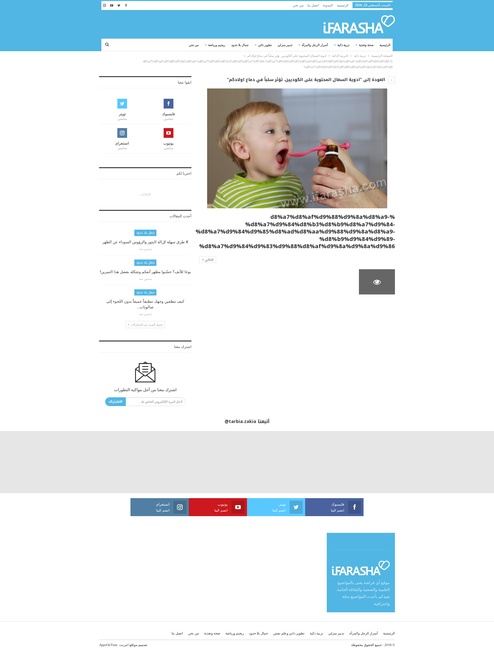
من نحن (298, 5)
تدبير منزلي (285, 45)
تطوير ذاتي (265, 45)
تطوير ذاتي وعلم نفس (289, 633)
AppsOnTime (108, 645)
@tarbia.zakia (240, 421)
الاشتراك (115, 401)
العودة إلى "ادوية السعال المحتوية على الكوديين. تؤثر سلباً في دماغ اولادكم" (306, 80)
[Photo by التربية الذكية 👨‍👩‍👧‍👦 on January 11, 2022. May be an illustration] (463, 462)
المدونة (328, 5)
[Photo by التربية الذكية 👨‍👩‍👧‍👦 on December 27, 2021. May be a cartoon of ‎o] (92, 462)
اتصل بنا (313, 5)
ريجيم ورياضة (216, 45)
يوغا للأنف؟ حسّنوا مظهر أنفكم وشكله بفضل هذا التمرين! (145, 272)
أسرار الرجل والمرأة (315, 45)
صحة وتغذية (366, 45)
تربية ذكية (343, 45)
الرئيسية (343, 5)
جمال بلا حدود (240, 45)
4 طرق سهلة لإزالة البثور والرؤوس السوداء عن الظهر (145, 242)
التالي (209, 260)
